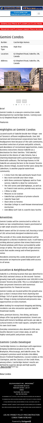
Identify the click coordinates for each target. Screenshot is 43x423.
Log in (6, 415)
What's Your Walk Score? (8, 366)
